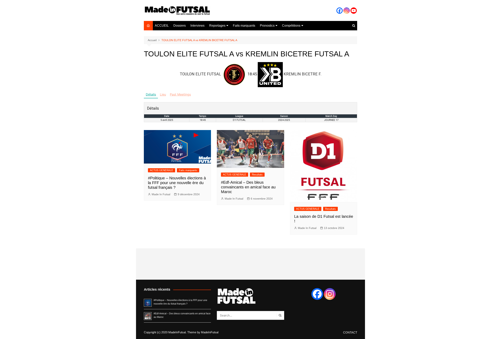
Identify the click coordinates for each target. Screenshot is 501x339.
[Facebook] (339, 10)
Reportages (217, 25)
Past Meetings (180, 94)
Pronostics (267, 25)
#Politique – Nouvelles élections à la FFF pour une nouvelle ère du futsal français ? (177, 183)
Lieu (163, 94)
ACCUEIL (162, 25)
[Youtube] (354, 10)
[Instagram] (346, 10)
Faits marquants (244, 25)
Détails (151, 94)
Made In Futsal (161, 194)
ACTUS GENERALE (161, 170)
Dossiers (179, 25)
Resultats (257, 174)
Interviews (197, 25)
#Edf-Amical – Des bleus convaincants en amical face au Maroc (248, 187)
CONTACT (350, 332)
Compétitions (291, 25)
